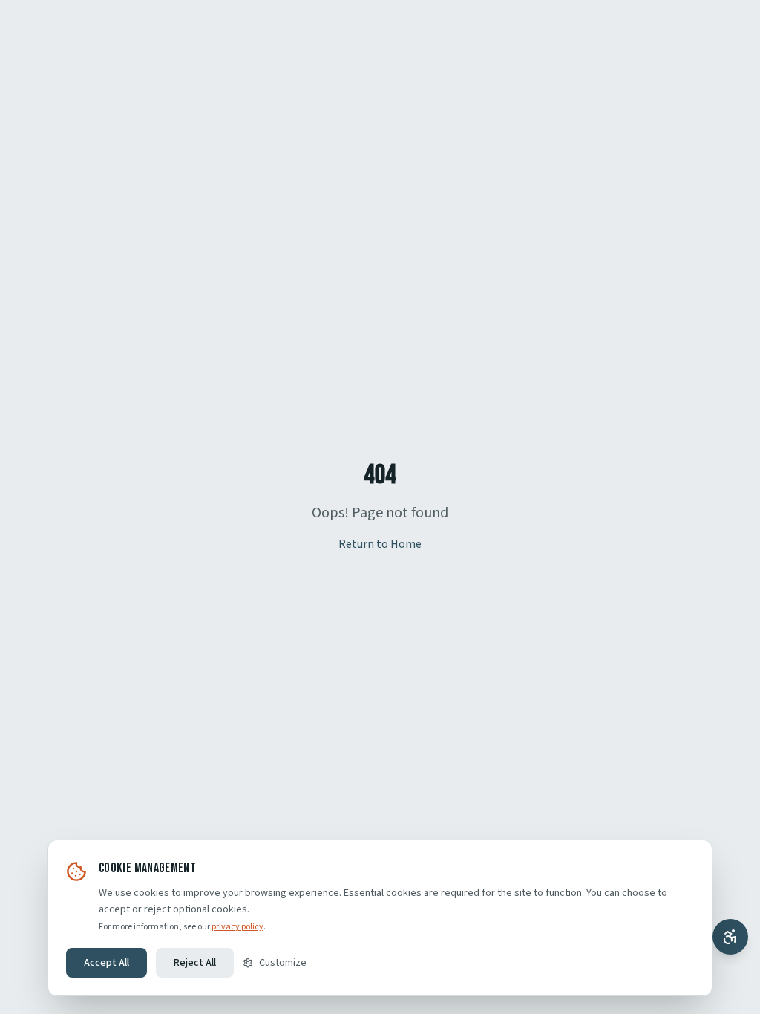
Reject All (195, 962)
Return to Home (380, 544)
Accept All (106, 962)
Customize (283, 962)
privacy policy (237, 926)
